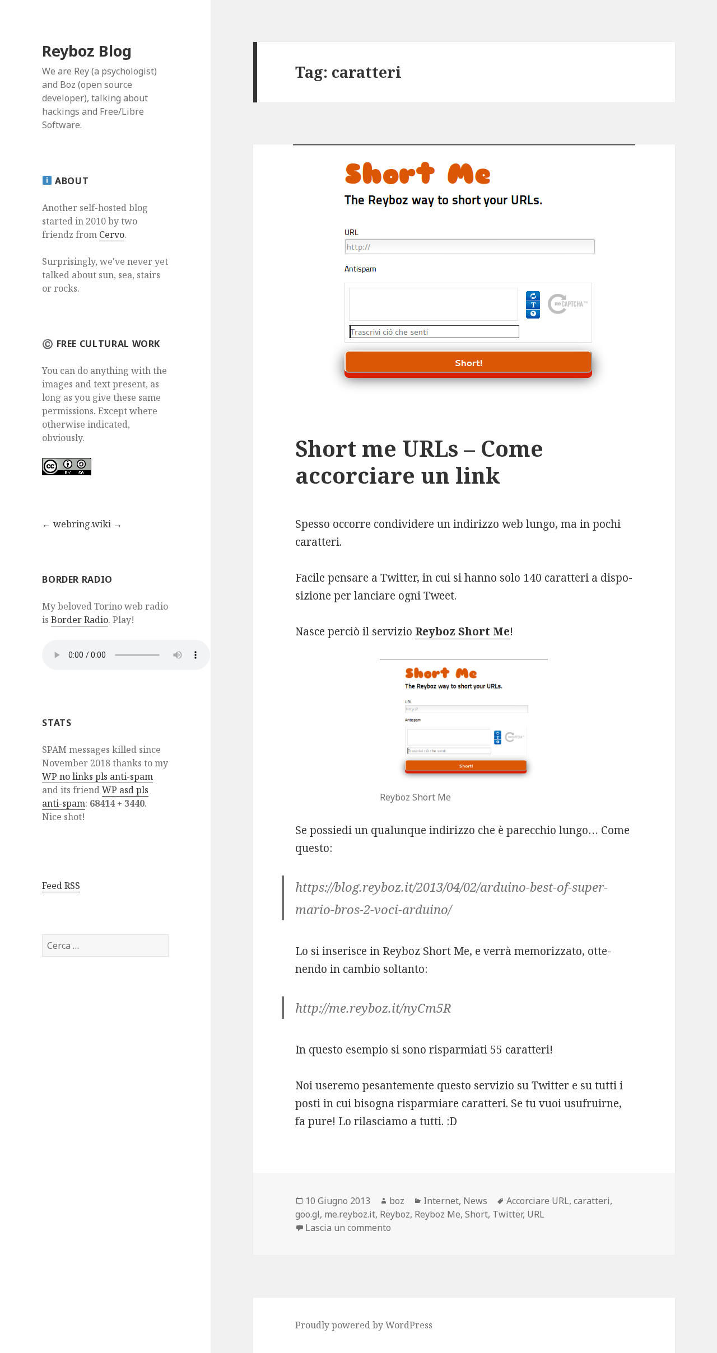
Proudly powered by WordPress (363, 1325)
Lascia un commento (348, 1227)
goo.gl (307, 1214)
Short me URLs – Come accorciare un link (419, 461)
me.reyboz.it (349, 1214)
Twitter (507, 1214)
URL (535, 1214)
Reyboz (395, 1214)
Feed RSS (61, 885)
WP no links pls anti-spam (97, 776)
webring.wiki (82, 524)
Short (476, 1214)
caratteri (592, 1201)
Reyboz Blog (87, 50)
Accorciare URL (537, 1201)
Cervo (111, 234)
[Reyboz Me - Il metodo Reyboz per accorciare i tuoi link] (464, 722)
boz (396, 1201)
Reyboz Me (437, 1214)
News (475, 1201)
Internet (441, 1201)
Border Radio (79, 620)
